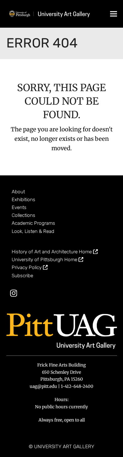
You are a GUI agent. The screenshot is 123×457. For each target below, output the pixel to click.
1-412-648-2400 (77, 386)
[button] (113, 13)
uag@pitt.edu (43, 386)
